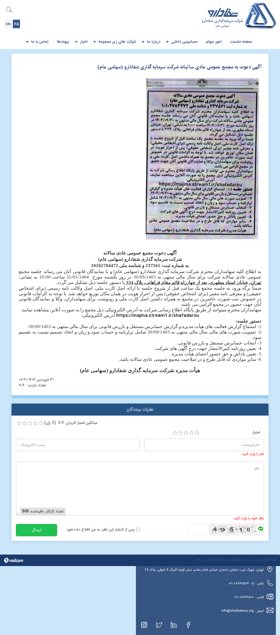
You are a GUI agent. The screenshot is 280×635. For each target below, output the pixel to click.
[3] (185, 432)
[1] (175, 432)
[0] (19, 423)
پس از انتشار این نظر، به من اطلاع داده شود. (100, 529)
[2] (180, 432)
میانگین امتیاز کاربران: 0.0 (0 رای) (70, 423)
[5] (196, 432)
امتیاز (256, 432)
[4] (191, 432)
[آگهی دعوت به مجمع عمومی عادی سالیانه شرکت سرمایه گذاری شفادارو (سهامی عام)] (202, 159)
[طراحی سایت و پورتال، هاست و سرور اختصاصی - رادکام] (13, 560)
